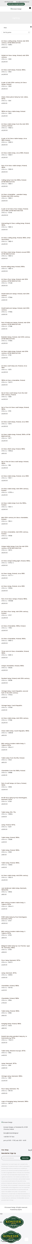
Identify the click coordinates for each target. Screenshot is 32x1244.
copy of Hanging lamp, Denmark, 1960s (14, 1101)
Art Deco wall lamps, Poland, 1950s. (13, 70)
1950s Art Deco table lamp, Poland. (13, 111)
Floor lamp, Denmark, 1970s (10, 960)
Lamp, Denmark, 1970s (9, 973)
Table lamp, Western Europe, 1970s (13, 1051)
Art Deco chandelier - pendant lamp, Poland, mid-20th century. (14, 195)
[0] (30, 28)
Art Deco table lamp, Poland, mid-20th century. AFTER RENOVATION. (14, 352)
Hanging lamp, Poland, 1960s (11, 1024)
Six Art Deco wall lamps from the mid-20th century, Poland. (14, 394)
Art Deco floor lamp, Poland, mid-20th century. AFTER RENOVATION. (14, 280)
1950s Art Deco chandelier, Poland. (13, 380)
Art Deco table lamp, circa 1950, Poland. (15, 153)
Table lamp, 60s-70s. (8, 812)
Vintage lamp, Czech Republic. (11, 705)
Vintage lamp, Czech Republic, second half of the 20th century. (14, 692)
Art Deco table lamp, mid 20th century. (14, 875)
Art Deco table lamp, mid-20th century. (15, 718)
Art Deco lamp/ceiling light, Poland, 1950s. (15, 561)
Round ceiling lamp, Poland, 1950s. (13, 266)
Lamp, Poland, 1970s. (8, 825)
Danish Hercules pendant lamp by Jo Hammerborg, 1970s (14, 1037)
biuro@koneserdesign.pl (22, 2)
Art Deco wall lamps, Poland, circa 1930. (15, 422)
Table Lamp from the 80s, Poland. (13, 758)
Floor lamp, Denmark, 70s (10, 1089)
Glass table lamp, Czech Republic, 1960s (15, 731)
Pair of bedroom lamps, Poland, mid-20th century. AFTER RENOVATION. (15, 323)
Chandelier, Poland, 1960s (10, 986)
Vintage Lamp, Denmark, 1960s (11, 1076)
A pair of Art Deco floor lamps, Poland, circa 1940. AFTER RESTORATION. (14, 210)
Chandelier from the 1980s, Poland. (13, 770)
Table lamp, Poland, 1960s (10, 1011)
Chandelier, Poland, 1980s (10, 998)
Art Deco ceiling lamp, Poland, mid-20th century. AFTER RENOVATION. (15, 42)
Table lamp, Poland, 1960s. (10, 837)
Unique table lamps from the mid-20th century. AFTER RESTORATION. (14, 547)
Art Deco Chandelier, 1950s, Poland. (13, 626)
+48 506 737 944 (8, 2)
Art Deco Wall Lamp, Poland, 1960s (13, 449)
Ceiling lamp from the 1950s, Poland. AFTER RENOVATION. (13, 181)
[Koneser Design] (16, 9)
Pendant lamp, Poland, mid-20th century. (15, 678)
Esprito (20, 1209)
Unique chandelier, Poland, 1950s (12, 666)
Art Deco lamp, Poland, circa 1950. (13, 573)
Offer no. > (4, 45)
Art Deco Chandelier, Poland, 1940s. (13, 639)
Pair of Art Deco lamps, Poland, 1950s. (14, 599)
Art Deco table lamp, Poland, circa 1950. (15, 476)
